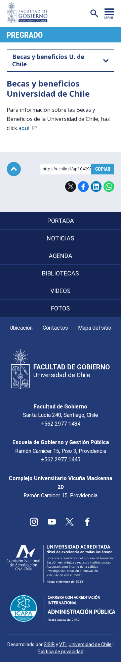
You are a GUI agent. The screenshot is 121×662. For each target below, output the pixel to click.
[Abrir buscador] (94, 13)
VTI (63, 644)
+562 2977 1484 (60, 424)
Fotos (60, 308)
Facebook (83, 186)
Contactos (55, 328)
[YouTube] (51, 522)
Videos (60, 290)
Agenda (60, 255)
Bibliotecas (60, 273)
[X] (69, 522)
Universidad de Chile (90, 644)
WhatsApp (109, 186)
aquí (24, 128)
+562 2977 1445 (60, 459)
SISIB (49, 644)
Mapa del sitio (94, 328)
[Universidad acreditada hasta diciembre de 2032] (60, 564)
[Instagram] (34, 522)
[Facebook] (87, 522)
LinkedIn (96, 186)
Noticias (60, 238)
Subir (14, 169)
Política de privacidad (60, 651)
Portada (60, 220)
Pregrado (25, 35)
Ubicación (21, 328)
